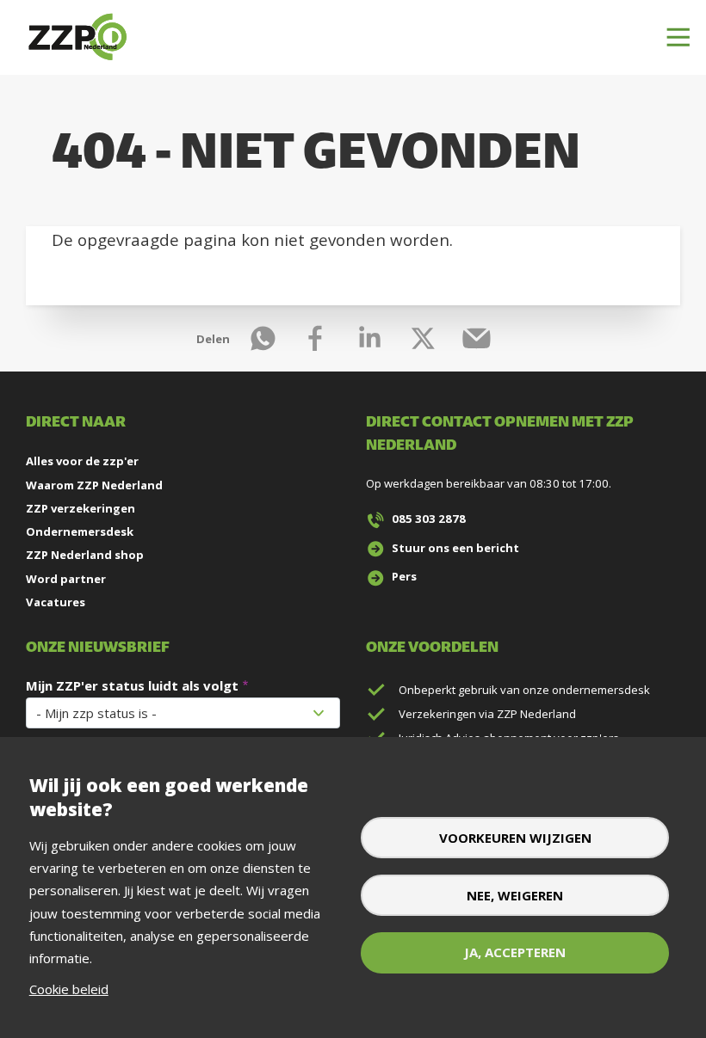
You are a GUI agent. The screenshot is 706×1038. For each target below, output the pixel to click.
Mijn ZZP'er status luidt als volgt (132, 685)
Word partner (66, 579)
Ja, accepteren (515, 952)
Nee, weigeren (515, 895)
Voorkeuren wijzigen (515, 837)
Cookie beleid (68, 989)
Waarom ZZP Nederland (94, 485)
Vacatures (55, 602)
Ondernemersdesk (79, 531)
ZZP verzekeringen (80, 508)
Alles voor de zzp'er (82, 461)
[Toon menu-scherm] (678, 37)
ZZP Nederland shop (85, 554)
